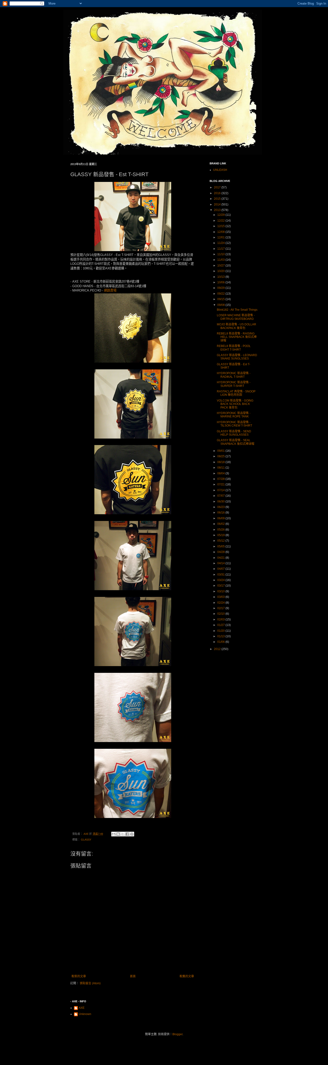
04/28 (221, 552)
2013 (217, 210)
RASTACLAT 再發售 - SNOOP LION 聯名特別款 (236, 393)
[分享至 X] (122, 834)
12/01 (221, 237)
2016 (217, 193)
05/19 (221, 535)
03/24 (221, 580)
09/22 (221, 293)
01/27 (221, 625)
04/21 (221, 557)
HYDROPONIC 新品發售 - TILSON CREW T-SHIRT (234, 424)
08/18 (221, 462)
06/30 (221, 501)
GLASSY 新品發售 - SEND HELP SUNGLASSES (234, 433)
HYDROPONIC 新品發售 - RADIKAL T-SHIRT (233, 375)
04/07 (221, 568)
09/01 (221, 450)
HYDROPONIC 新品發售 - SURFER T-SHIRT (233, 384)
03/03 (221, 597)
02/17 (221, 608)
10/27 (221, 265)
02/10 (221, 613)
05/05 (221, 546)
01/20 (221, 630)
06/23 (221, 507)
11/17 (221, 248)
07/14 (221, 490)
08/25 (221, 456)
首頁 (133, 976)
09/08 (221, 305)
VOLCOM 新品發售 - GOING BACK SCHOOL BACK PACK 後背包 (235, 404)
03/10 (221, 591)
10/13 (221, 277)
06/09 (221, 518)
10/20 (221, 271)
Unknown (85, 1014)
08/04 (221, 473)
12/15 (221, 226)
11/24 (221, 243)
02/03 (221, 619)
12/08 (221, 232)
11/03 (221, 259)
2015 (217, 198)
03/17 (221, 585)
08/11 (221, 467)
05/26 (221, 529)
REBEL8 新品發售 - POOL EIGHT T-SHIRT (234, 347)
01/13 (221, 636)
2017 (217, 187)
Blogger (177, 1034)
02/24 (221, 602)
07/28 (221, 479)
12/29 (221, 215)
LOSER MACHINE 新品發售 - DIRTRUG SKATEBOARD (236, 317)
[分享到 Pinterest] (131, 834)
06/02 (221, 524)
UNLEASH (220, 170)
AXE (82, 1007)
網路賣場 (110, 290)
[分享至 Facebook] (127, 834)
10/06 (221, 282)
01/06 (221, 642)
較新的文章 (79, 976)
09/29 (221, 288)
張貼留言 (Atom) (90, 983)
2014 (217, 204)
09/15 (221, 299)
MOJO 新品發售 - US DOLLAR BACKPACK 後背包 (236, 326)
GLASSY (86, 839)
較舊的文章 (187, 976)
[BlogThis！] (118, 834)
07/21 (221, 484)
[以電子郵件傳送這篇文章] (113, 834)
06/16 (221, 512)
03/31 (221, 574)
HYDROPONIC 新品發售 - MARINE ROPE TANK (233, 414)
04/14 (221, 563)
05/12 (221, 540)
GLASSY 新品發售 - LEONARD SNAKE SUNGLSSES (237, 356)
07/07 (221, 495)
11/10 (221, 254)
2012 (217, 649)
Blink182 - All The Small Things (237, 309)
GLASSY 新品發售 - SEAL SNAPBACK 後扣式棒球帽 (235, 442)
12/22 (221, 220)
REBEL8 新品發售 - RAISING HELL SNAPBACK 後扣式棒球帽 (237, 337)
